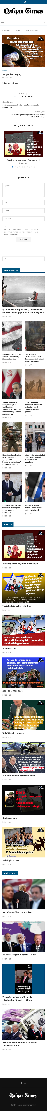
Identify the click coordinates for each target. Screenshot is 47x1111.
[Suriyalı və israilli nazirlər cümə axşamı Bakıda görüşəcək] (35, 487)
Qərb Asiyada (9, 818)
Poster (18, 31)
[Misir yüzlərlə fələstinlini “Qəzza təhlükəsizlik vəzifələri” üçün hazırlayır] (35, 437)
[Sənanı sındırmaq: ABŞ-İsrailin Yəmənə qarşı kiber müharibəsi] (12, 336)
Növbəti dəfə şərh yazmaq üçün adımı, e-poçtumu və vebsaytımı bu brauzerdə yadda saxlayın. (22, 232)
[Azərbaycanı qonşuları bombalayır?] (23, 144)
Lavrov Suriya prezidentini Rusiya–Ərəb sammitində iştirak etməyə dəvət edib (34, 357)
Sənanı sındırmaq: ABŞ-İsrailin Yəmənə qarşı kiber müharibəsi (11, 356)
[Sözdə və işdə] (23, 630)
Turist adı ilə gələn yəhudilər (16, 606)
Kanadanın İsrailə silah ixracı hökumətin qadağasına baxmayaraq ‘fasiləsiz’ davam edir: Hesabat (11, 459)
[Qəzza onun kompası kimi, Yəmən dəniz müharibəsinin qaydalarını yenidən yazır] (23, 291)
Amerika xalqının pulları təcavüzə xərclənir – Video (19, 1044)
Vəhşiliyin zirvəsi (11, 860)
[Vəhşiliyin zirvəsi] (23, 842)
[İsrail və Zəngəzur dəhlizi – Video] (23, 936)
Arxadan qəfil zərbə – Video (17, 912)
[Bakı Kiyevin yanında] (23, 715)
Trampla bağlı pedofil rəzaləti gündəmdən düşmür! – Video (17, 999)
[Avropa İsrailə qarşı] (23, 672)
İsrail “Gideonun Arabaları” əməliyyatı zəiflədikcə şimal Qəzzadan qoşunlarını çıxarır (33, 407)
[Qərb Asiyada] (23, 800)
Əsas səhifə (6, 31)
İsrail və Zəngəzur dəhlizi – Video (19, 954)
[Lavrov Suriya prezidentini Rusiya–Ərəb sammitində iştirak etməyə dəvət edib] (35, 336)
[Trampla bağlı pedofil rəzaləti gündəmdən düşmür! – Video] (23, 979)
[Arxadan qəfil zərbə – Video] (23, 894)
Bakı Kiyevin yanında (13, 733)
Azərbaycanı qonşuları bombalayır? (23, 160)
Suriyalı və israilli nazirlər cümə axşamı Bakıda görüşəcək (33, 507)
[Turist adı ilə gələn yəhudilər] (23, 588)
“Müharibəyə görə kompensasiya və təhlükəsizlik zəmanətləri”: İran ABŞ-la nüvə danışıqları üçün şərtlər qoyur (11, 408)
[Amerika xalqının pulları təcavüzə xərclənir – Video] (23, 1024)
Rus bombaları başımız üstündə (18, 775)
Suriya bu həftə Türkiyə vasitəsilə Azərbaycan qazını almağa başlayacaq (11, 509)
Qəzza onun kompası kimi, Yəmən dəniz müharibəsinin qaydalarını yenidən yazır (23, 311)
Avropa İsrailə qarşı (12, 690)
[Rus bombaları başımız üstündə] (23, 757)
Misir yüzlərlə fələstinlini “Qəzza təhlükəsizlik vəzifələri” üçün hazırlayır (35, 458)
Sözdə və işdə (9, 648)
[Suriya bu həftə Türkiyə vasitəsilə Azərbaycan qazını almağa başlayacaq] (12, 487)
